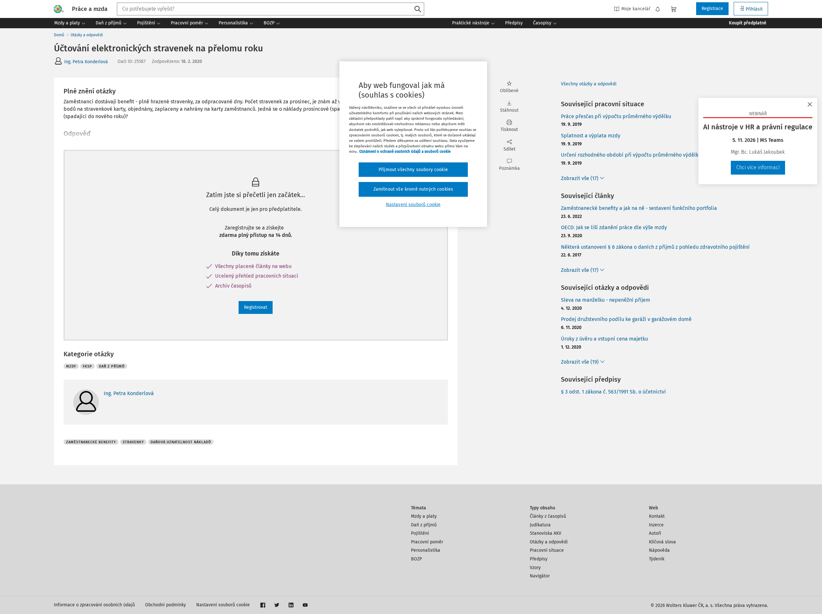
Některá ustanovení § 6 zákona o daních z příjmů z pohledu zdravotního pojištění (655, 247)
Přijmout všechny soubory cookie (413, 169)
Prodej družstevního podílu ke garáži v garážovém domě (626, 319)
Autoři (655, 533)
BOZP (416, 559)
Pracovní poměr (427, 542)
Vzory (535, 567)
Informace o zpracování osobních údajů (94, 605)
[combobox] (270, 9)
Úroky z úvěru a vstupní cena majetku (604, 339)
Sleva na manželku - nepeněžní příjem (605, 300)
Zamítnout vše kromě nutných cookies (413, 189)
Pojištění (420, 533)
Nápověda (659, 550)
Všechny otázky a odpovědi (588, 84)
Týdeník (656, 559)
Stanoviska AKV (545, 533)
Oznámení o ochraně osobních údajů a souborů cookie (404, 151)
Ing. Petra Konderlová (86, 62)
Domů (59, 35)
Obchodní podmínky (165, 605)
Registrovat (255, 307)
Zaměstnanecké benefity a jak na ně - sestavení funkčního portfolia (639, 208)
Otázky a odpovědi (87, 35)
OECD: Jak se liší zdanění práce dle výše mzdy (614, 227)
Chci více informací (758, 167)
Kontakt (657, 516)
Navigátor (540, 576)
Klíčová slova (662, 542)
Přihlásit (754, 9)
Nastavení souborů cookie (223, 605)
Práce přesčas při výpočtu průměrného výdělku (616, 116)
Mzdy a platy (424, 516)
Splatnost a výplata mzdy (590, 136)
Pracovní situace (547, 550)
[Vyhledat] (418, 9)
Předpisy (538, 559)
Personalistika (425, 550)
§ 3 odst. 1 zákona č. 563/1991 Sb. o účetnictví (613, 392)
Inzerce (656, 525)
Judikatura (540, 525)
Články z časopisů (548, 516)
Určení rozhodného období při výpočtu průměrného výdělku (631, 155)
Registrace (712, 8)
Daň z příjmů (424, 525)
